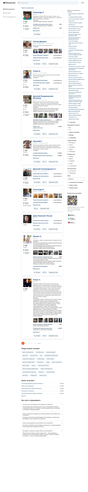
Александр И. (38, 189)
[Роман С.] (27, 283)
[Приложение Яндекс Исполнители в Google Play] (71, 218)
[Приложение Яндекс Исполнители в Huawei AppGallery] (71, 222)
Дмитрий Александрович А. (44, 169)
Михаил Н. (37, 236)
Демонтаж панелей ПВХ (74, 111)
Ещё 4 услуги (36, 60)
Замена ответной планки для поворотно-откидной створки (75, 101)
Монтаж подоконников (74, 32)
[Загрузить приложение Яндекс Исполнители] (76, 200)
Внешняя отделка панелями (75, 77)
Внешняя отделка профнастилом (76, 79)
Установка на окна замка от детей (77, 66)
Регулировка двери (73, 107)
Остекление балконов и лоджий (41, 82)
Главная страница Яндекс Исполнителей (9, 3)
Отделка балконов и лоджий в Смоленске (31, 388)
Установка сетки (72, 117)
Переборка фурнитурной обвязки (76, 109)
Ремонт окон (36, 28)
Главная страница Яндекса (4, 3)
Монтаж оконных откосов (75, 28)
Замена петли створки (74, 119)
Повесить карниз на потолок (75, 58)
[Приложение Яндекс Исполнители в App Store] (71, 215)
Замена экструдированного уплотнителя (75, 93)
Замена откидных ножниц (75, 103)
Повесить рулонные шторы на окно (76, 43)
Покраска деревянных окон (75, 60)
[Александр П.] (27, 15)
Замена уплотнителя (73, 113)
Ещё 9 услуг (36, 158)
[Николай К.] (27, 144)
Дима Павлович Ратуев (42, 216)
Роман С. (36, 280)
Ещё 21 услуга (36, 178)
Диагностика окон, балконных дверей (76, 85)
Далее (39, 343)
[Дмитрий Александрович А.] (27, 172)
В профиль (35, 20)
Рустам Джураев (39, 41)
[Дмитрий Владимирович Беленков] (27, 99)
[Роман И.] (27, 74)
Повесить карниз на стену (75, 71)
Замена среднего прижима (75, 115)
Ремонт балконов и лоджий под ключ (41, 55)
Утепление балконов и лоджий (76, 26)
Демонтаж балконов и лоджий (76, 73)
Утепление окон (72, 48)
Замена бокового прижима (75, 83)
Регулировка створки (73, 90)
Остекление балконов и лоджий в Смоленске (32, 383)
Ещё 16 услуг (36, 130)
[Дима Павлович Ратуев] (27, 219)
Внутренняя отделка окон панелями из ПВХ (75, 35)
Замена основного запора (75, 105)
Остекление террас (73, 56)
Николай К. (37, 141)
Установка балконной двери (40, 80)
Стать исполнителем (10, 16)
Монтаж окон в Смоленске (27, 391)
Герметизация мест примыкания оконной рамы (76, 69)
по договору (27, 29)
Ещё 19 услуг (36, 268)
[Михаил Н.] (27, 239)
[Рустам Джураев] (27, 45)
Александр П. (38, 12)
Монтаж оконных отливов (75, 62)
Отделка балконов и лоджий (75, 22)
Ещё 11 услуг (36, 30)
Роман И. (36, 71)
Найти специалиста (10, 9)
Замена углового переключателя (76, 88)
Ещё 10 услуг (36, 332)
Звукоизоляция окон (73, 81)
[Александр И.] (27, 193)
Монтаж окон (72, 24)
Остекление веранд (73, 41)
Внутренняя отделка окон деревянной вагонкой (75, 38)
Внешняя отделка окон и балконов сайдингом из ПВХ (41, 57)
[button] (37, 34)
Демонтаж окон (72, 64)
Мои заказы (8, 13)
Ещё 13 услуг (36, 225)
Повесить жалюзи (73, 46)
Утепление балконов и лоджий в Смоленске (31, 393)
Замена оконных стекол (74, 30)
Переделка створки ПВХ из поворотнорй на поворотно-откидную (75, 97)
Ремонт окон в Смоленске (27, 386)
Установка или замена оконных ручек (42, 24)
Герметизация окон (73, 75)
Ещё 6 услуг (36, 85)
